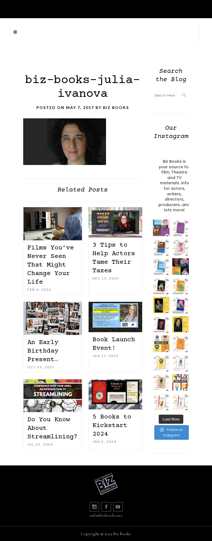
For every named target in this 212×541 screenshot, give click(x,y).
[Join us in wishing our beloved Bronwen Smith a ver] (180, 324)
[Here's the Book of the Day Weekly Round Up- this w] (161, 228)
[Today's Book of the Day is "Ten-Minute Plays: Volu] (180, 343)
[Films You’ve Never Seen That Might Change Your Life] (52, 223)
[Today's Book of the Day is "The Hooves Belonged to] (161, 324)
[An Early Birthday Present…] (52, 318)
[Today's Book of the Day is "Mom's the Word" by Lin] (161, 247)
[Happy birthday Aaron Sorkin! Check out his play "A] (161, 305)
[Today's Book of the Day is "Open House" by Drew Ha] (161, 286)
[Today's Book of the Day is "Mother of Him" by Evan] (180, 228)
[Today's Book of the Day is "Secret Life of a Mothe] (180, 247)
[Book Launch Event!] (115, 317)
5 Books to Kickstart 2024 (111, 425)
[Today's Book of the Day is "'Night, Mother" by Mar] (161, 266)
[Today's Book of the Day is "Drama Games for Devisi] (161, 401)
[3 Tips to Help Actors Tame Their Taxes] (115, 222)
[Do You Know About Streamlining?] (52, 395)
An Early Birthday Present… (42, 351)
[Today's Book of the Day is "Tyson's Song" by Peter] (180, 305)
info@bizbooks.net (106, 515)
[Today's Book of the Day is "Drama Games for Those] (180, 401)
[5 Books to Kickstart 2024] (115, 394)
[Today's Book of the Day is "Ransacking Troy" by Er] (180, 286)
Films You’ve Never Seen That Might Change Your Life (50, 265)
